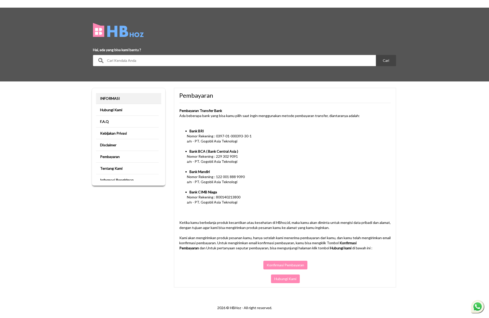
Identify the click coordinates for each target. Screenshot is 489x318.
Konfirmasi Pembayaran (285, 265)
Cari (386, 60)
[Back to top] (477, 286)
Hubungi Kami (285, 279)
